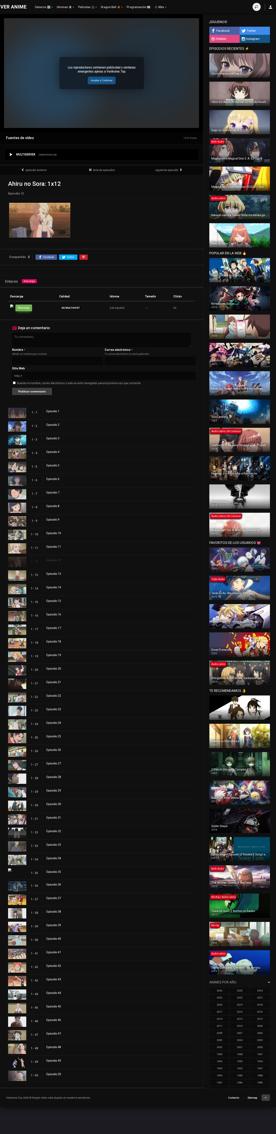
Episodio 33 (53, 844)
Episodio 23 (53, 709)
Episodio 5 (52, 465)
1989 (239, 1075)
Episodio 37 (53, 898)
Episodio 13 (53, 573)
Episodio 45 (53, 1006)
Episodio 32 (53, 831)
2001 (239, 1047)
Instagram (253, 39)
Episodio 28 (53, 777)
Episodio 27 (53, 763)
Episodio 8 (52, 506)
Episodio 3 (52, 438)
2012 (260, 1018)
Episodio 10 (53, 533)
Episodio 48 (53, 1047)
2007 (239, 1033)
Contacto (233, 1097)
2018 (260, 1004)
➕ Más (159, 7)
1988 (260, 1075)
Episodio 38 (53, 911)
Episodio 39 (53, 925)
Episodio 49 (53, 1060)
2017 (219, 1011)
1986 (239, 1082)
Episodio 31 (53, 817)
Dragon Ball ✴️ (110, 7)
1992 (239, 1068)
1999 (219, 1054)
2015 (260, 1011)
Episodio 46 (53, 1020)
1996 (219, 1061)
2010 (239, 1025)
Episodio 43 (53, 979)
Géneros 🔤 (43, 7)
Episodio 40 (53, 938)
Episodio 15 (53, 600)
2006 (260, 1033)
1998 (239, 1054)
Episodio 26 (53, 749)
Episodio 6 (52, 479)
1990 (219, 1075)
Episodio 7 (52, 492)
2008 (219, 1033)
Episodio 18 (53, 641)
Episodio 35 (53, 871)
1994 (260, 1061)
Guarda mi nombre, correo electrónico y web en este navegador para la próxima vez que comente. (79, 383)
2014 (219, 1018)
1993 (219, 1068)
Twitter (251, 31)
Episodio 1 (52, 411)
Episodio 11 (53, 546)
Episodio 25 (53, 736)
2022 (239, 997)
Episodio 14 (53, 587)
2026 (219, 990)
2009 (260, 1025)
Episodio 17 (53, 628)
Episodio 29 (53, 790)
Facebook (223, 31)
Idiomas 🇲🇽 (64, 7)
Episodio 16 (53, 614)
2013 (239, 1018)
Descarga (29, 281)
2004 (239, 1040)
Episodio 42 (53, 965)
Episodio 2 (52, 424)
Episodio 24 (53, 722)
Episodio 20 (53, 668)
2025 (239, 990)
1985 (260, 1082)
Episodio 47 (53, 1033)
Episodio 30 (53, 804)
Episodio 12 (53, 560)
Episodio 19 (53, 655)
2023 (219, 997)
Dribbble (221, 39)
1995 (239, 1061)
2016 (239, 1011)
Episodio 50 (53, 1074)
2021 (260, 997)
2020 (219, 1004)
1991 (260, 1068)
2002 (219, 1047)
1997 (260, 1054)
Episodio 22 (53, 695)
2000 (260, 1047)
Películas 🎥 (86, 7)
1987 (219, 1082)
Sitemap (252, 1097)
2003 (260, 1040)
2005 (219, 1040)
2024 (260, 990)
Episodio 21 (53, 682)
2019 (239, 1004)
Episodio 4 (52, 451)
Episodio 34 (53, 858)
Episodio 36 (53, 884)
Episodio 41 (53, 952)
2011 (219, 1025)
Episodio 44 (53, 992)
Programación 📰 (138, 7)
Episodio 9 (52, 519)
